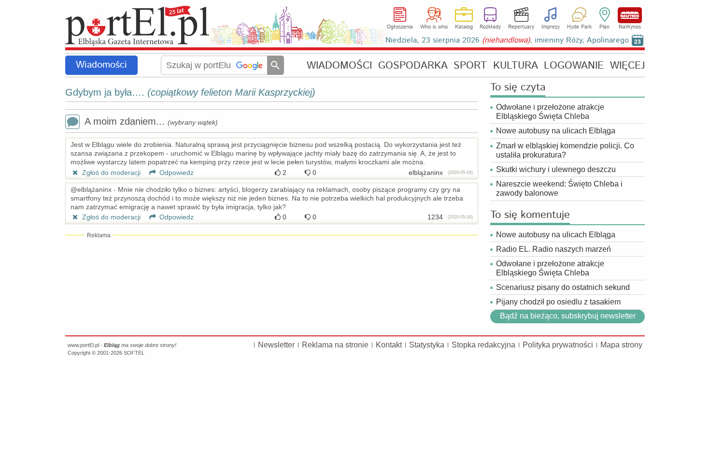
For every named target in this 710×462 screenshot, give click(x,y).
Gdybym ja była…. (190, 92)
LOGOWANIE (574, 65)
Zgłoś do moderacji (110, 172)
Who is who (434, 27)
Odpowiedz (175, 172)
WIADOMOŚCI (339, 65)
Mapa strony (621, 345)
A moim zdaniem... (151, 121)
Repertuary (521, 27)
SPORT (470, 65)
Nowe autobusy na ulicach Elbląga (555, 131)
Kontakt (389, 345)
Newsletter (276, 345)
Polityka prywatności (558, 345)
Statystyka (426, 345)
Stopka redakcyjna (483, 345)
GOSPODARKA (413, 65)
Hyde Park (579, 27)
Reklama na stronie (335, 345)
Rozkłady (490, 27)
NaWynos (630, 15)
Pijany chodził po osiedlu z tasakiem (558, 302)
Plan (604, 27)
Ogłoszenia (400, 27)
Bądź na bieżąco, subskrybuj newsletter (568, 316)
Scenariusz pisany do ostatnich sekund (563, 287)
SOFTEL (134, 353)
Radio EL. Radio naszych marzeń (553, 249)
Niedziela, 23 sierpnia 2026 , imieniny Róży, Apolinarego (507, 40)
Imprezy (550, 27)
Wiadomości (101, 65)
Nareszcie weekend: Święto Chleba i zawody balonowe (559, 188)
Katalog (464, 27)
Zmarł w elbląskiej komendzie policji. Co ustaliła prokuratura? (565, 150)
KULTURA (515, 65)
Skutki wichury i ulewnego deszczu (556, 169)
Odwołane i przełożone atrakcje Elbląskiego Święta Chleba (550, 111)
